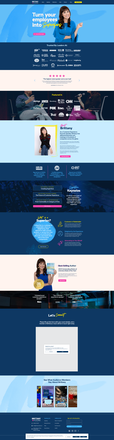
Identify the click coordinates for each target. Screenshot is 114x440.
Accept (84, 436)
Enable (62, 351)
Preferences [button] (32, 437)
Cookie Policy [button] (51, 436)
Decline (76, 436)
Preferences (68, 436)
